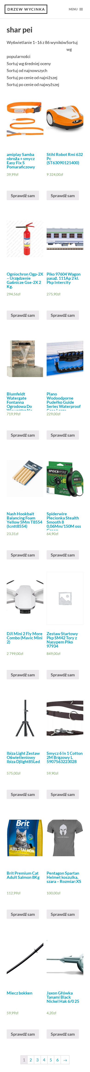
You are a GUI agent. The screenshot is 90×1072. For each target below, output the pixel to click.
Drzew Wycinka (26, 9)
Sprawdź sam (23, 195)
